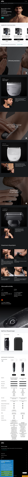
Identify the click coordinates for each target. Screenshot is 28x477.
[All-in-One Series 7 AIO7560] (18, 31)
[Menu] (26, 1)
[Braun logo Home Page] (2, 1)
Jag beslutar (6, 475)
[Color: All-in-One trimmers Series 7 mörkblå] (23, 372)
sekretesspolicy (10, 467)
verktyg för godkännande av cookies (8, 469)
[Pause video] (26, 73)
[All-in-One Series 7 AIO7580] (7, 31)
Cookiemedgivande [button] (25, 476)
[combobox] (14, 360)
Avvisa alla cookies (6, 473)
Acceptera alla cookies (7, 471)
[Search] (25, 1)
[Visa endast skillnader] (2, 361)
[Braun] (2, 1)
